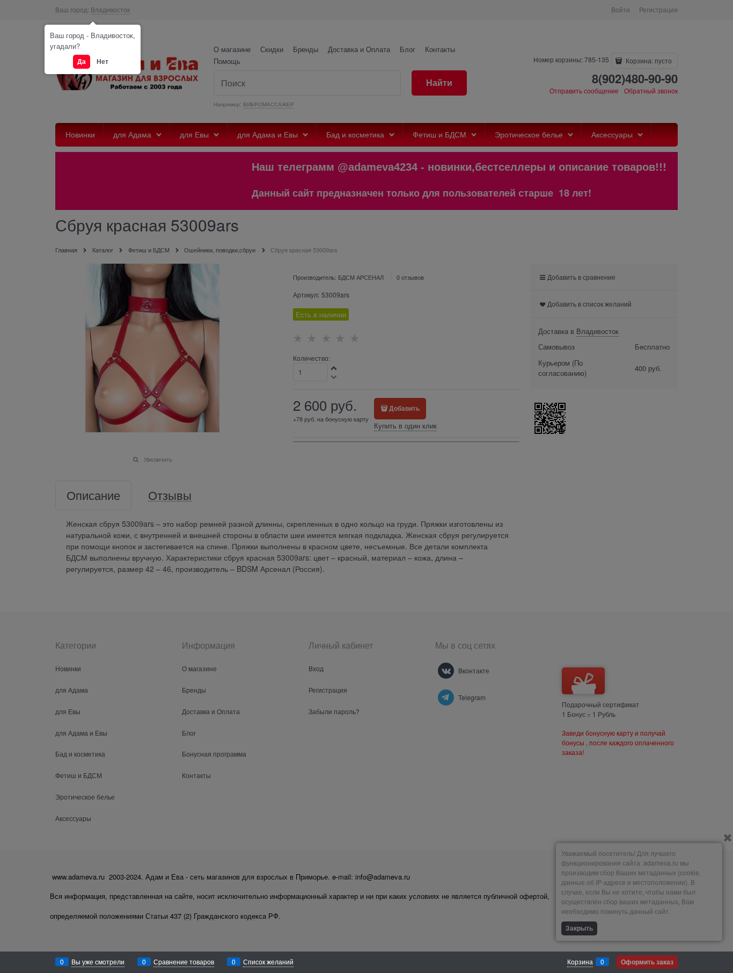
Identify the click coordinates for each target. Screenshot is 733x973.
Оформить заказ (647, 962)
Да (81, 61)
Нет (102, 61)
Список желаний (268, 961)
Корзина (580, 961)
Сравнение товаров (183, 961)
